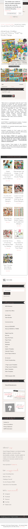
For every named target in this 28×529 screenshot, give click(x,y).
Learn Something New (8, 474)
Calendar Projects (9, 351)
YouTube (7, 502)
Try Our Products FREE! (9, 482)
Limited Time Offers (9, 310)
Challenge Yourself (7, 479)
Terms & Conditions (8, 424)
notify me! (5, 92)
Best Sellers (8, 315)
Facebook (7, 496)
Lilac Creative (22, 526)
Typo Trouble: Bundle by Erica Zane (7, 267)
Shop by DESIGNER (10, 326)
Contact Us (6, 422)
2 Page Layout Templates (11, 367)
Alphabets (7, 344)
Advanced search (7, 296)
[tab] (14, 157)
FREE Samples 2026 (10, 376)
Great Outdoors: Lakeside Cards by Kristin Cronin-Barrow (8, 175)
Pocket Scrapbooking (10, 360)
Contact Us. (14, 464)
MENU (15, 17)
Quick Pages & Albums (10, 353)
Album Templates (9, 369)
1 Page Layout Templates (11, 364)
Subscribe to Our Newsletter (10, 484)
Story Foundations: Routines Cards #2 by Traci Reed (18, 244)
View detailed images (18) (14, 66)
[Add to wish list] (13, 96)
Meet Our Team (7, 476)
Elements (7, 342)
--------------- (8, 308)
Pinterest (7, 499)
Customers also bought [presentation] (14, 156)
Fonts (6, 346)
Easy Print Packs (9, 337)
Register (24, 3)
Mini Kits (7, 335)
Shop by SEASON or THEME (12, 328)
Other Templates (9, 371)
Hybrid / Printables (9, 349)
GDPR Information (8, 428)
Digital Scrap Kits (9, 333)
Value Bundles (9, 24)
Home (2, 24)
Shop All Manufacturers (10, 385)
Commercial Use (9, 322)
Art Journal (7, 358)
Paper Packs (8, 340)
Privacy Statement (8, 426)
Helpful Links (8, 504)
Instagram (7, 494)
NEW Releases (8, 306)
